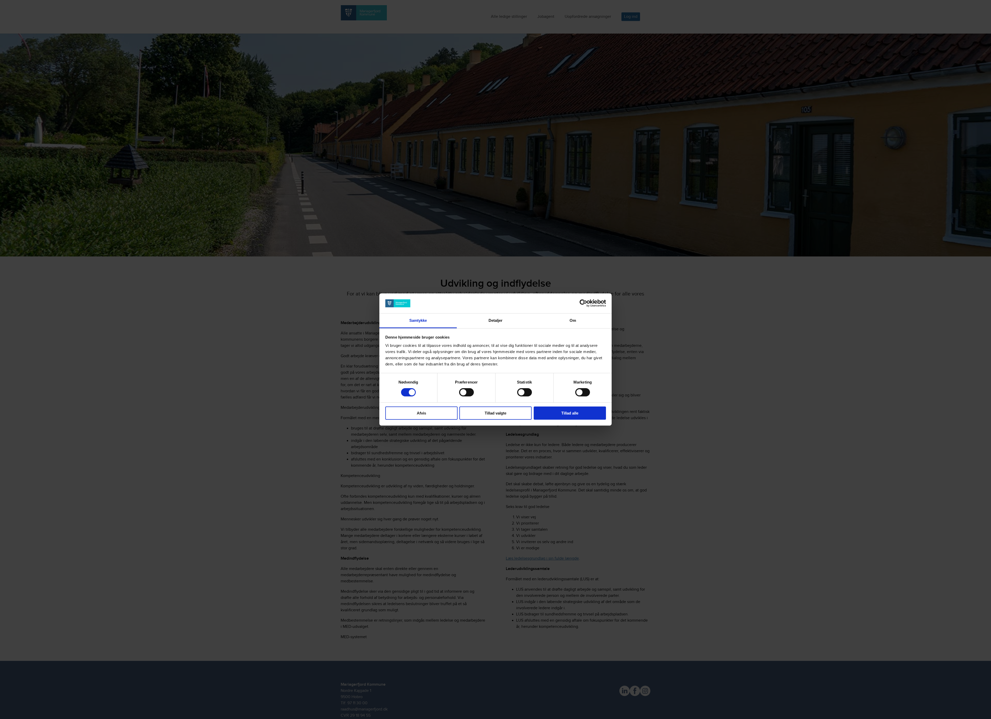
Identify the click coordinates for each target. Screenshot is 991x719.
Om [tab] (573, 320)
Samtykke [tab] (418, 320)
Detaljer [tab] (496, 320)
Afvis (421, 413)
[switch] (466, 392)
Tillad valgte (495, 413)
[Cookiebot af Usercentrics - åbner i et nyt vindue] (583, 303)
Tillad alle (569, 413)
